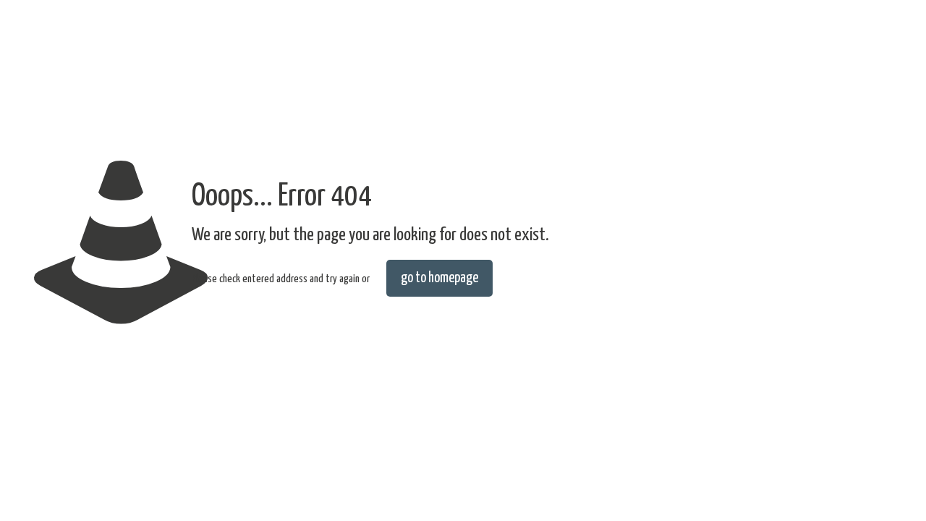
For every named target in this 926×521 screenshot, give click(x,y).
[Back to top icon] (856, 491)
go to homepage (439, 278)
